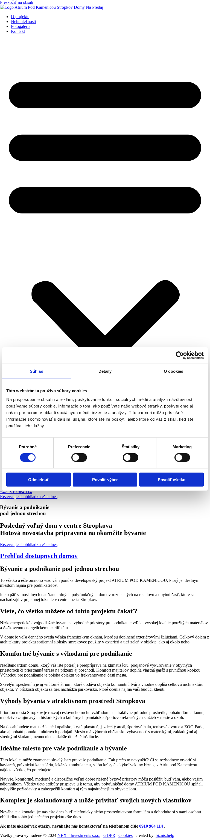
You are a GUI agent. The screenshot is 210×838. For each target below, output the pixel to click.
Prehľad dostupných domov (39, 555)
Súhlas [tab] (36, 371)
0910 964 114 (151, 826)
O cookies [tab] (173, 371)
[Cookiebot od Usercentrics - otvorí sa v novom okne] (180, 355)
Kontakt (18, 31)
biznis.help (165, 835)
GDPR (109, 835)
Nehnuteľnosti (23, 21)
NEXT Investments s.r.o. (78, 835)
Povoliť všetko (171, 479)
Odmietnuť (38, 479)
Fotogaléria (20, 26)
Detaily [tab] (105, 371)
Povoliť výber (105, 479)
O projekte (20, 16)
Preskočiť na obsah (16, 2)
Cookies (125, 835)
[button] (105, 249)
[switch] (79, 457)
